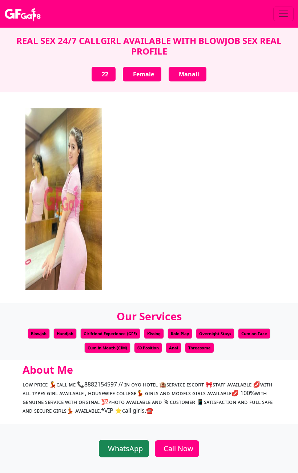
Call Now (178, 448)
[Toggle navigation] (283, 14)
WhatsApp (125, 448)
